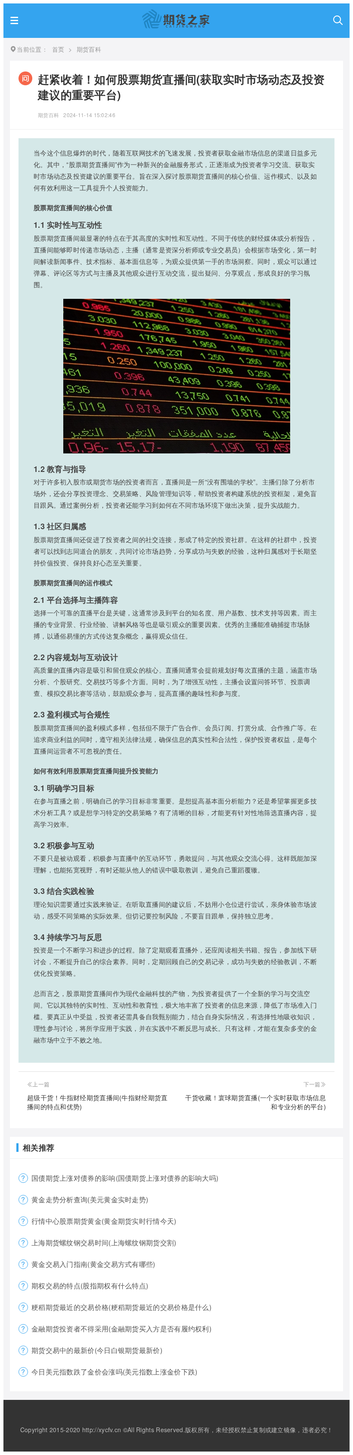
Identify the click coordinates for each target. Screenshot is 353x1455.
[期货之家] (175, 26)
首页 (58, 49)
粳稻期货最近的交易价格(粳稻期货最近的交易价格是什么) (121, 1307)
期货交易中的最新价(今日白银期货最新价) (96, 1350)
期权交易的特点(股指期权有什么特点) (89, 1286)
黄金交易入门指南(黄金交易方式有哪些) (93, 1264)
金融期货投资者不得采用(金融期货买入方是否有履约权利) (121, 1329)
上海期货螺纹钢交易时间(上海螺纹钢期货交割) (103, 1242)
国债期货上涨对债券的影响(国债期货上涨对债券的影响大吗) (124, 1178)
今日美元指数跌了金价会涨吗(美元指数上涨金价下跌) (114, 1372)
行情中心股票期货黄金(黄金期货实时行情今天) (103, 1221)
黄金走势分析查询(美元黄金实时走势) (89, 1199)
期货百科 (48, 114)
